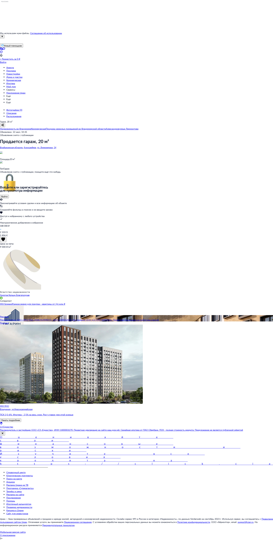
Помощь (10, 500)
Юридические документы (19, 475)
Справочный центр (16, 472)
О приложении (7, 535)
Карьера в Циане (15, 510)
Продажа (11, 70)
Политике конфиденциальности (193, 522)
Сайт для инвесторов (17, 513)
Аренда (10, 67)
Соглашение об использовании (46, 33)
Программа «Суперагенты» (20, 488)
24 (55, 147)
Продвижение (13, 497)
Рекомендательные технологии (58, 525)
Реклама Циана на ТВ (17, 485)
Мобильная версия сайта (13, 532)
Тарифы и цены (14, 491)
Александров (30, 147)
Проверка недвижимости (19, 507)
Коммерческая (13, 80)
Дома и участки (14, 76)
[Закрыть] (2, 36)
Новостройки (13, 73)
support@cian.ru (246, 522)
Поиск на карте (14, 478)
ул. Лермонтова (45, 147)
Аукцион (10, 481)
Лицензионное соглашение (78, 522)
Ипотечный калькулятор (18, 503)
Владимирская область (11, 147)
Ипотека (10, 83)
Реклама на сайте (15, 494)
